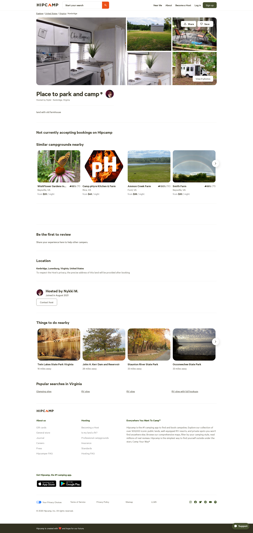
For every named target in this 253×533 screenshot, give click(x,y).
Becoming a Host (90, 427)
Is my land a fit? (89, 432)
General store (43, 432)
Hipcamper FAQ (44, 453)
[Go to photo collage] (81, 51)
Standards (86, 448)
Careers (40, 443)
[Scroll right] (215, 163)
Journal (40, 437)
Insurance (86, 443)
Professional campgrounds (95, 437)
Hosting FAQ (88, 453)
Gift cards (41, 427)
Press (39, 448)
